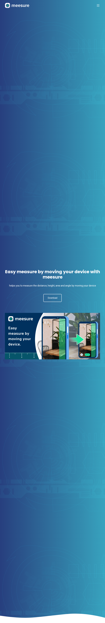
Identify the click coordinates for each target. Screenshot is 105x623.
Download (52, 298)
